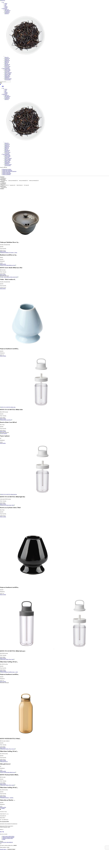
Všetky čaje (7, 9)
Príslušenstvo (7, 77)
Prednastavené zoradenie (6, 169)
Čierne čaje (7, 57)
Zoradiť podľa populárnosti (7, 170)
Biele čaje (6, 63)
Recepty (6, 6)
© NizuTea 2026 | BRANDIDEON (6, 842)
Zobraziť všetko (7, 69)
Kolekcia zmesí (3, 186)
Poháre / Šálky (7, 75)
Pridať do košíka (3, 251)
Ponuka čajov (4, 8)
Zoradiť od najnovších (6, 172)
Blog (5, 5)
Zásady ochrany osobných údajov (8, 836)
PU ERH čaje (7, 11)
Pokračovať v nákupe (11, 849)
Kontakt (6, 7)
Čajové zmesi (7, 67)
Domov (6, 3)
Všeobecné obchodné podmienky (8, 837)
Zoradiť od (2, 167)
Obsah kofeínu (2, 179)
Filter (6, 167)
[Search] (1, 83)
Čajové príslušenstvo (6, 68)
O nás (6, 4)
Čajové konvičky (8, 79)
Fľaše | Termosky (8, 73)
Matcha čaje (7, 61)
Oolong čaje (7, 59)
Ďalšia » (3, 808)
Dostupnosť (2, 181)
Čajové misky (7, 71)
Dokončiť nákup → (3, 849)
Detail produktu (3, 288)
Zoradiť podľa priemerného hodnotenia (9, 171)
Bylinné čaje (7, 65)
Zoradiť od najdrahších (6, 174)
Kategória (2, 188)
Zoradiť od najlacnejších (6, 173)
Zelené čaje (7, 13)
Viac (3, 2)
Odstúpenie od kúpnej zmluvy (7, 838)
